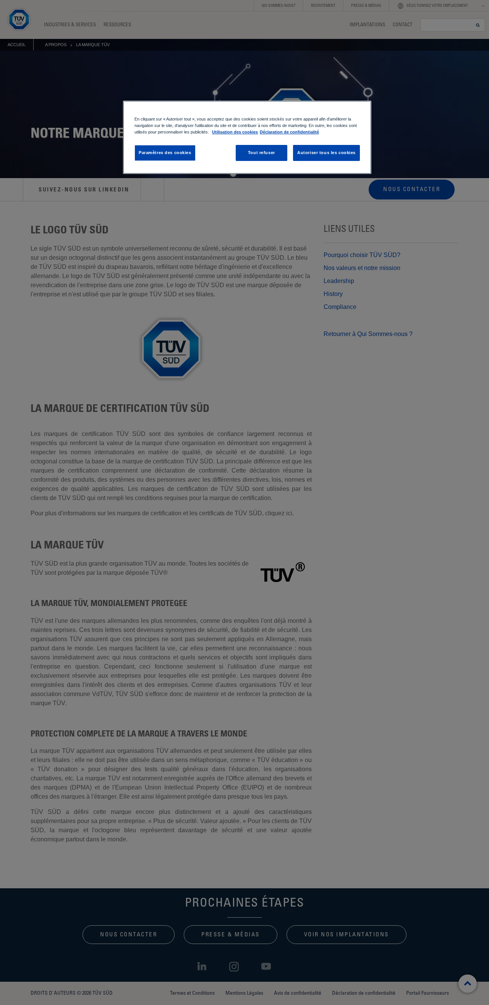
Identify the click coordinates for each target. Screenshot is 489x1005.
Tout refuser (261, 152)
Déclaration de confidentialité (289, 132)
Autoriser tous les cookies (326, 152)
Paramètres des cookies (165, 152)
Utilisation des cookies (235, 132)
